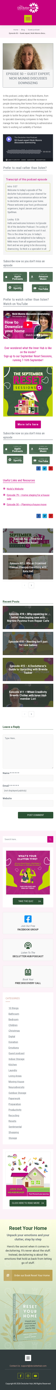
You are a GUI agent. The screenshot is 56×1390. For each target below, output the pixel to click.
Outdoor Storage (17, 1092)
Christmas (14, 1030)
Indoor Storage (16, 1059)
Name (11, 773)
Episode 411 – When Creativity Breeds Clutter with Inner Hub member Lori (28, 695)
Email (11, 785)
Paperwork (14, 1098)
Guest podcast (16, 1053)
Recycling (14, 1115)
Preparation (15, 1104)
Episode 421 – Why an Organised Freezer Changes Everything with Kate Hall (28, 567)
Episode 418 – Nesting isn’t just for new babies (28, 643)
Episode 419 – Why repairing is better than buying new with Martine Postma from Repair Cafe (28, 617)
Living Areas (15, 1075)
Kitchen (13, 1064)
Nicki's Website (15, 488)
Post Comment (35, 815)
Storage (13, 1138)
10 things (14, 1008)
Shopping (14, 1132)
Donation (13, 1042)
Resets (12, 1121)
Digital (12, 1036)
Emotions (14, 1047)
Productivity (15, 1109)
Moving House (16, 1081)
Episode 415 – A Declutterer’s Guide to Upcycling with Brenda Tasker (28, 669)
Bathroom (14, 1013)
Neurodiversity (16, 1087)
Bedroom (13, 1019)
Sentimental (15, 1126)
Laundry (13, 1070)
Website (7, 798)
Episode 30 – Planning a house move (26, 504)
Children (13, 1025)
